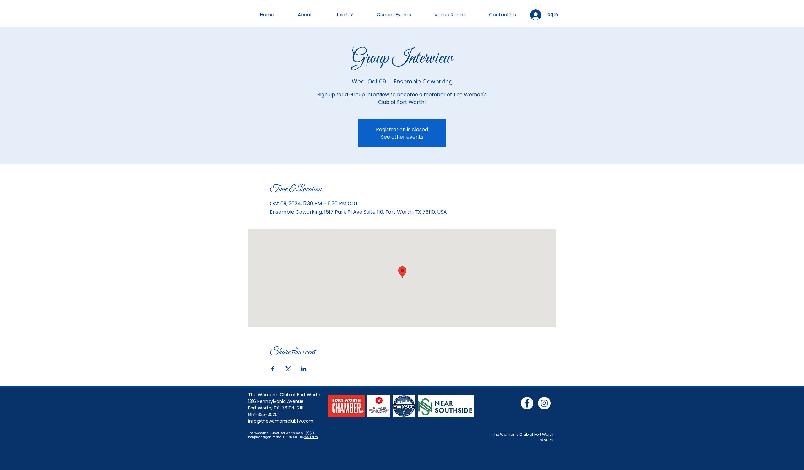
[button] (305, 14)
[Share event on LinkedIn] (304, 368)
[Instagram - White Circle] (544, 403)
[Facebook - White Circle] (527, 403)
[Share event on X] (288, 368)
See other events (402, 137)
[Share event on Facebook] (273, 368)
